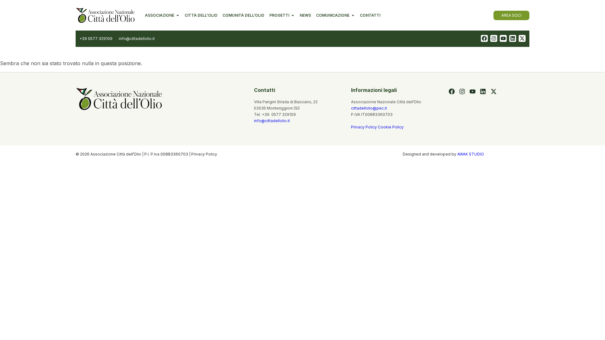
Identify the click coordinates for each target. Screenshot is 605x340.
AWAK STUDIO (470, 154)
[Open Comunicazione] (353, 15)
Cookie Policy (391, 127)
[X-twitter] (522, 38)
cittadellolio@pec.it (369, 108)
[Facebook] (484, 38)
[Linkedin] (512, 38)
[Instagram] (493, 38)
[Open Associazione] (178, 15)
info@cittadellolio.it (272, 120)
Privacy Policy (364, 127)
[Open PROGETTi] (293, 15)
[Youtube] (503, 38)
